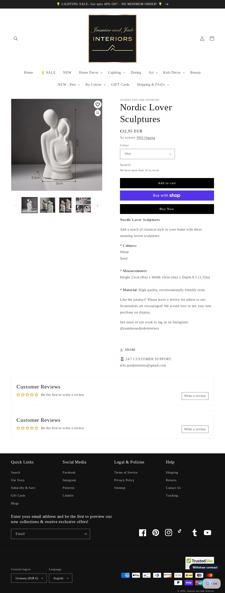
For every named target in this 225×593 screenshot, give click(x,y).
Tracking (172, 495)
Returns (171, 480)
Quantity (125, 164)
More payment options (167, 206)
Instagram (69, 480)
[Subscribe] (85, 534)
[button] (16, 38)
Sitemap (119, 488)
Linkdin (68, 495)
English (59, 578)
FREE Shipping (146, 137)
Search (15, 472)
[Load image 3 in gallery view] (65, 205)
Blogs (15, 503)
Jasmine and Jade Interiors (200, 591)
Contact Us (173, 488)
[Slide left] (16, 205)
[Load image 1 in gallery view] (29, 205)
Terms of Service (126, 472)
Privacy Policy (124, 480)
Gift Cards (18, 495)
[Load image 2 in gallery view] (47, 205)
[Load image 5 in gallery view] (83, 205)
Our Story (18, 480)
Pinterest (68, 488)
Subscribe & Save (23, 488)
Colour (124, 145)
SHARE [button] (130, 349)
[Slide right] (97, 205)
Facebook (69, 472)
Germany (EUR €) (27, 578)
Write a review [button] (195, 396)
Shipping (172, 472)
